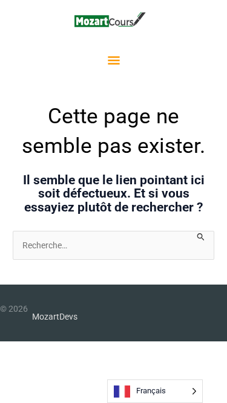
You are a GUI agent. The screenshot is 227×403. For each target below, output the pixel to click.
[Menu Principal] (113, 62)
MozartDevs (54, 316)
